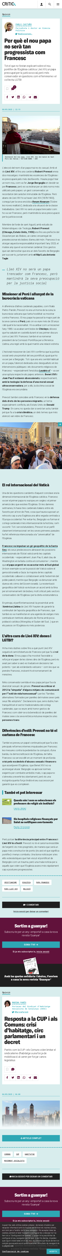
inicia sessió (42, 951)
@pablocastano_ (25, 34)
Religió (27, 889)
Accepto (53, 1251)
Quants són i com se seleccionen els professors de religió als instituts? (35, 801)
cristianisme (10, 882)
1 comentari (32, 905)
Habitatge (30, 1154)
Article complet (32, 1138)
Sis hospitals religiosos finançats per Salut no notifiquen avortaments (36, 820)
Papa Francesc (42, 882)
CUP (17, 1154)
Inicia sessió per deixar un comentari (31, 911)
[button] (60, 424)
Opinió (6, 14)
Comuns (7, 1154)
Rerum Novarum (40, 201)
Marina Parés (19, 1002)
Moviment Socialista (14, 1161)
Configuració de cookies (15, 1251)
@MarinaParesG (21, 1012)
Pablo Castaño (24, 24)
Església (26, 882)
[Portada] (9, 4)
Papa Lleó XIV (11, 889)
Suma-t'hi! (29, 945)
